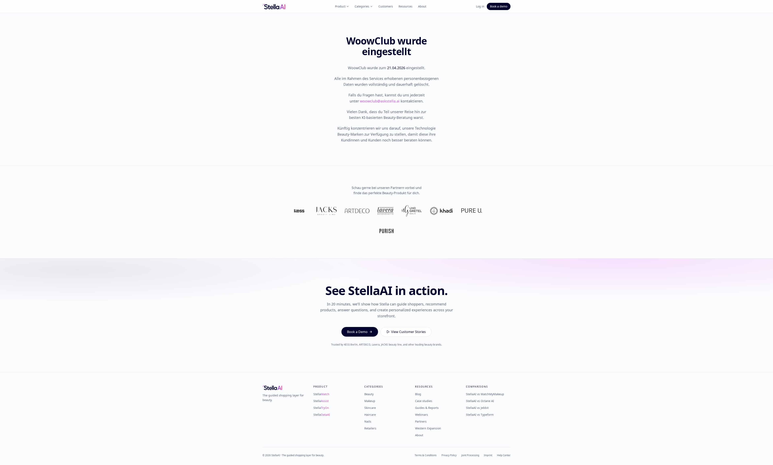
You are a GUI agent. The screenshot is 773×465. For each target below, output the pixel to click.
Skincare (370, 408)
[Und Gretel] (411, 211)
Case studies (423, 401)
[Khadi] (441, 211)
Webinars (421, 415)
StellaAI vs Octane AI (480, 401)
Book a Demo (357, 332)
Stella (321, 394)
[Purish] (386, 231)
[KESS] (299, 211)
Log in (480, 6)
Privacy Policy (449, 455)
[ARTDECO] (357, 211)
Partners (421, 421)
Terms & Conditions (426, 455)
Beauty (369, 394)
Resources (405, 6)
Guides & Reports (427, 408)
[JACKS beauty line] (326, 211)
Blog (418, 394)
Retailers (370, 428)
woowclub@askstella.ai (380, 101)
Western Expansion (428, 428)
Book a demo (498, 6)
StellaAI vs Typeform (480, 415)
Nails (367, 421)
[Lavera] (385, 210)
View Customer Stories (408, 332)
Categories (362, 6)
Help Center (504, 455)
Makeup (369, 401)
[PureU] (471, 211)
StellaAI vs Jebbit (477, 408)
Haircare (370, 415)
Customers (385, 6)
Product (340, 6)
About (422, 6)
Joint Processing (470, 455)
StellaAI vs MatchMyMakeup (485, 394)
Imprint (488, 455)
